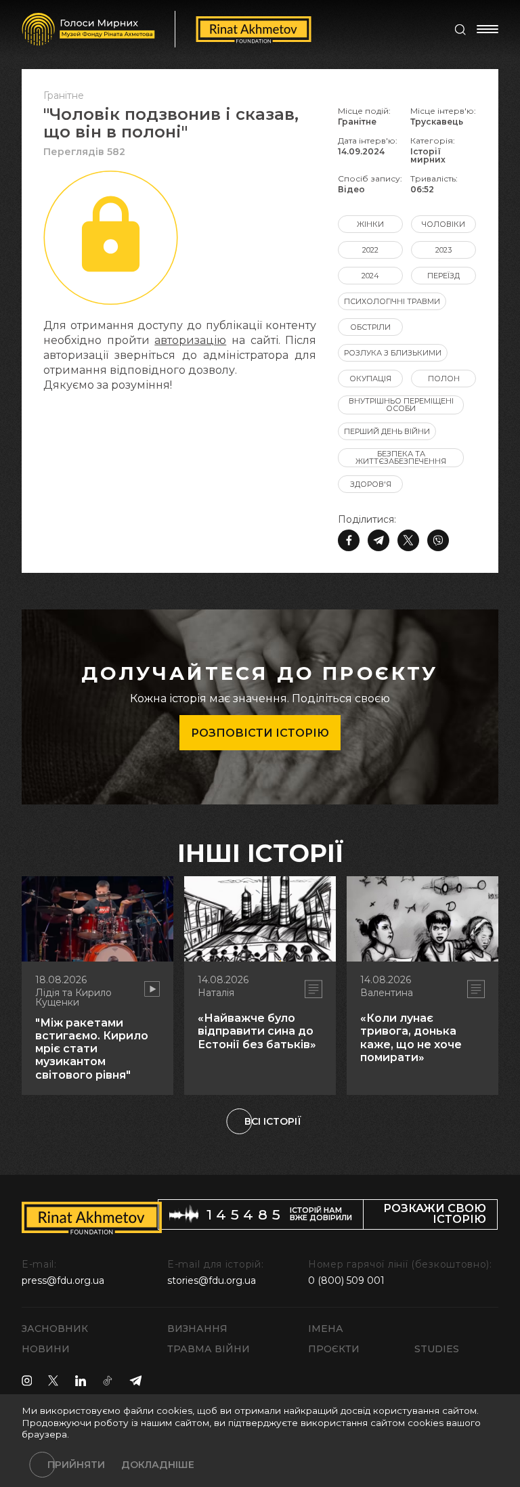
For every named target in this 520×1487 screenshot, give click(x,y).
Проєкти (334, 1349)
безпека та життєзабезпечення (400, 457)
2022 (370, 250)
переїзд (443, 275)
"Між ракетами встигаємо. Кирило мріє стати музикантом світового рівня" (91, 1048)
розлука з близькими (392, 353)
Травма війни (208, 1349)
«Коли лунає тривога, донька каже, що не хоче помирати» (411, 1038)
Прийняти (76, 1465)
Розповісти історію (260, 733)
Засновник (55, 1328)
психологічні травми (392, 301)
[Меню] (487, 29)
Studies (436, 1349)
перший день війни (387, 431)
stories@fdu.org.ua (211, 1280)
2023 (443, 250)
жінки (370, 224)
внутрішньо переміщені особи (401, 404)
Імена (325, 1328)
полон (444, 378)
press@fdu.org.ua (63, 1280)
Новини (46, 1349)
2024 (370, 275)
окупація (370, 378)
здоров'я (370, 484)
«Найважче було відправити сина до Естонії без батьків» (257, 1031)
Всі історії (272, 1121)
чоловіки (443, 224)
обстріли (370, 327)
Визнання (197, 1328)
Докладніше (157, 1465)
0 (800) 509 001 (346, 1280)
